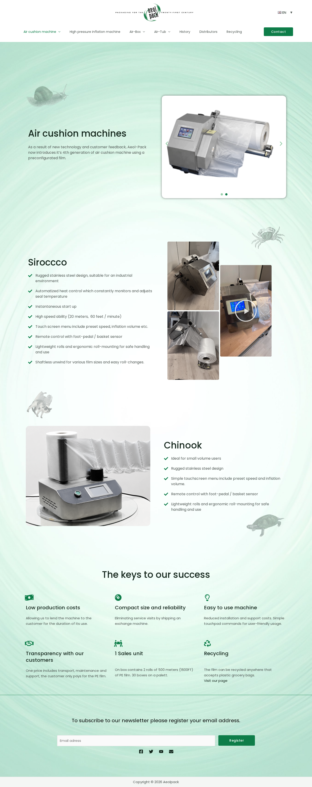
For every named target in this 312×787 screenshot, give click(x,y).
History (185, 31)
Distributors (208, 31)
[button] (278, 31)
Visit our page (215, 680)
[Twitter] (151, 751)
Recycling (234, 31)
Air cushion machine (40, 31)
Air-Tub (160, 31)
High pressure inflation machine (95, 31)
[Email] (171, 751)
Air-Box (135, 31)
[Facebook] (141, 751)
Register (236, 740)
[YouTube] (161, 751)
